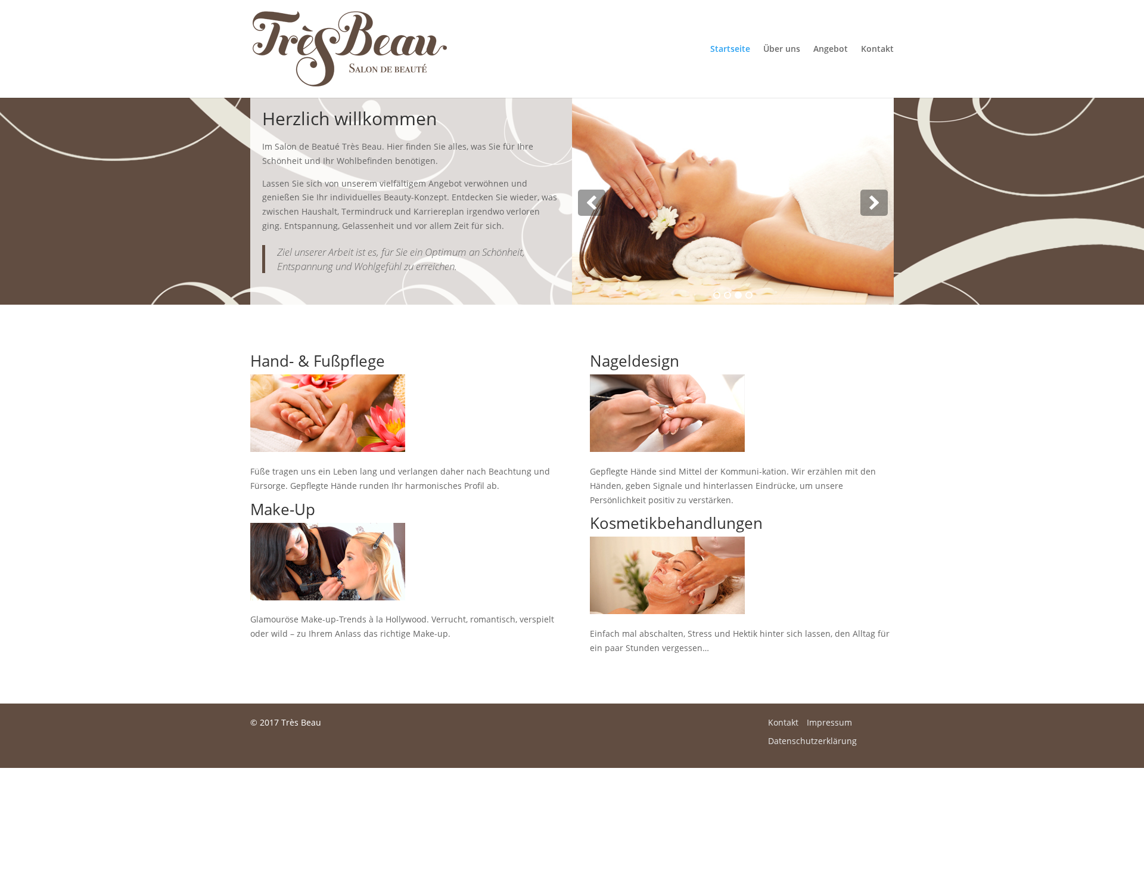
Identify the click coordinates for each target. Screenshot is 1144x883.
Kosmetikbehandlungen (676, 523)
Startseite (730, 49)
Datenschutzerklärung (812, 740)
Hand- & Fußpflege (317, 360)
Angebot (830, 49)
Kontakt (877, 49)
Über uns (781, 49)
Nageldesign (634, 360)
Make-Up (282, 509)
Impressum (829, 722)
